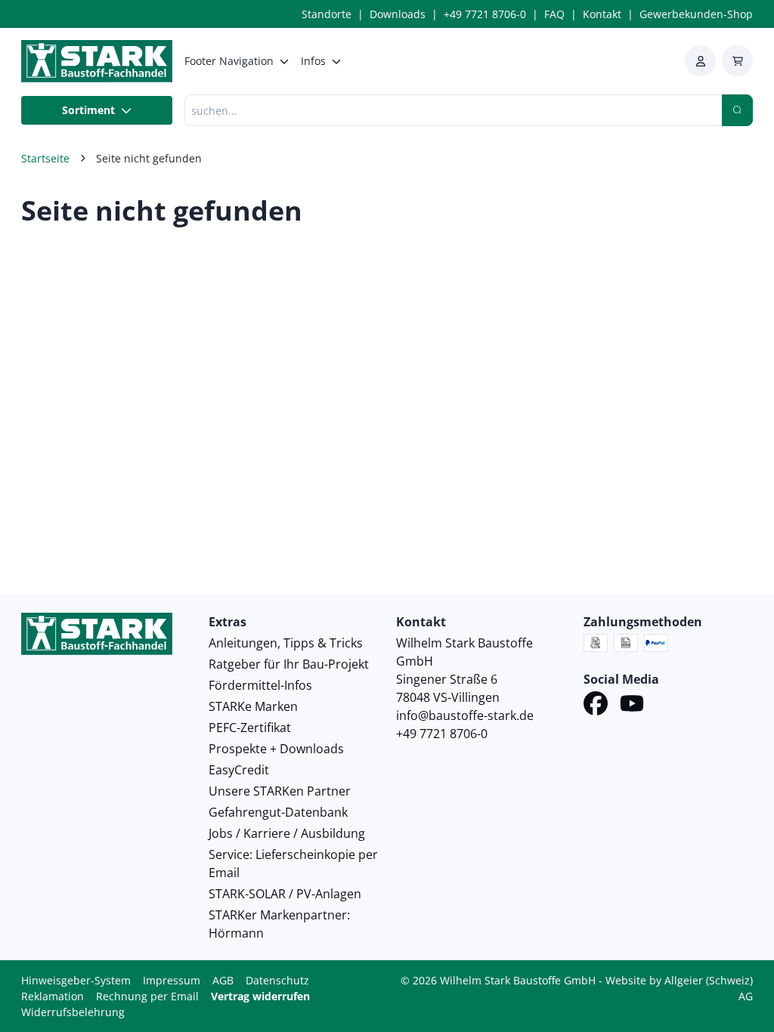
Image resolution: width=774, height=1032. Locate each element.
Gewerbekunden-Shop (696, 14)
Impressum (171, 980)
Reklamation (52, 996)
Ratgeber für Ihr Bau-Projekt (289, 664)
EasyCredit (239, 770)
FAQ (554, 14)
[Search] (737, 110)
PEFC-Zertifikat (250, 727)
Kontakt (602, 14)
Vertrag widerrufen (260, 996)
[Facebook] (596, 705)
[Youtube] (632, 705)
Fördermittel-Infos (260, 685)
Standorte (326, 14)
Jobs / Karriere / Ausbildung (287, 833)
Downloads (398, 14)
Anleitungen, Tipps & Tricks (286, 643)
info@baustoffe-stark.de (465, 715)
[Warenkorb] (737, 60)
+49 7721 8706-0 (485, 14)
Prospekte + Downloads (276, 748)
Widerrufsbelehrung (73, 1012)
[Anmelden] (700, 60)
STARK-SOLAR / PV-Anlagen (285, 893)
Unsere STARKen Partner (280, 791)
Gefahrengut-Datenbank (278, 812)
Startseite (45, 158)
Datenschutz (277, 980)
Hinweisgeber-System (76, 980)
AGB (223, 980)
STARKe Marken (253, 706)
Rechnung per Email (147, 996)
